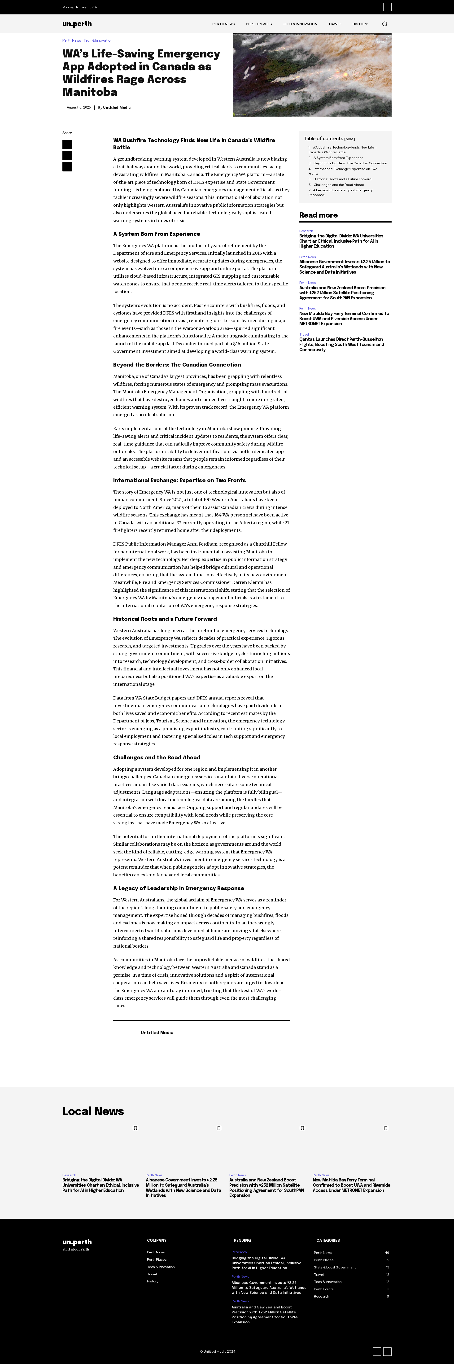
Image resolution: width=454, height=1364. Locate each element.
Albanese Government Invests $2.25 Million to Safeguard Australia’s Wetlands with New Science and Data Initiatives (344, 267)
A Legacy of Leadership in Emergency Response (340, 192)
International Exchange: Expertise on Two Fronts (343, 171)
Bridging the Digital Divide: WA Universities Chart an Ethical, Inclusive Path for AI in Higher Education (341, 241)
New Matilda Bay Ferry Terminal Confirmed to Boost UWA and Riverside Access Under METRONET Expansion (344, 319)
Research (306, 231)
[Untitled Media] (124, 1040)
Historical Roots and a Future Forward (342, 179)
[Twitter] (67, 155)
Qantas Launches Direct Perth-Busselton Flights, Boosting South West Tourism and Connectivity (341, 344)
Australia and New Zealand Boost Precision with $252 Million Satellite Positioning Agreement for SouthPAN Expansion (342, 293)
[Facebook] (377, 7)
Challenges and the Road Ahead (339, 185)
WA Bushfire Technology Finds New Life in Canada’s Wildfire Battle (343, 149)
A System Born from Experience (338, 158)
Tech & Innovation (98, 40)
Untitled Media (117, 107)
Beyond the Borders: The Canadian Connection (350, 163)
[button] (385, 24)
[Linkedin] (67, 166)
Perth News (71, 40)
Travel (304, 334)
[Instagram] (387, 7)
